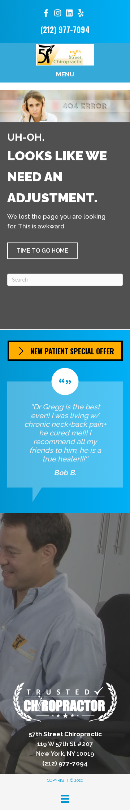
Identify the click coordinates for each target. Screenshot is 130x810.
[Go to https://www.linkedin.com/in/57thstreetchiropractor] (69, 14)
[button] (42, 250)
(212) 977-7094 (65, 29)
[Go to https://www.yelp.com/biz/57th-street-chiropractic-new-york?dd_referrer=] (80, 14)
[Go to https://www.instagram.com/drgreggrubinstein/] (57, 14)
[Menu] (65, 798)
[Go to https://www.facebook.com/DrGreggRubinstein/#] (46, 14)
